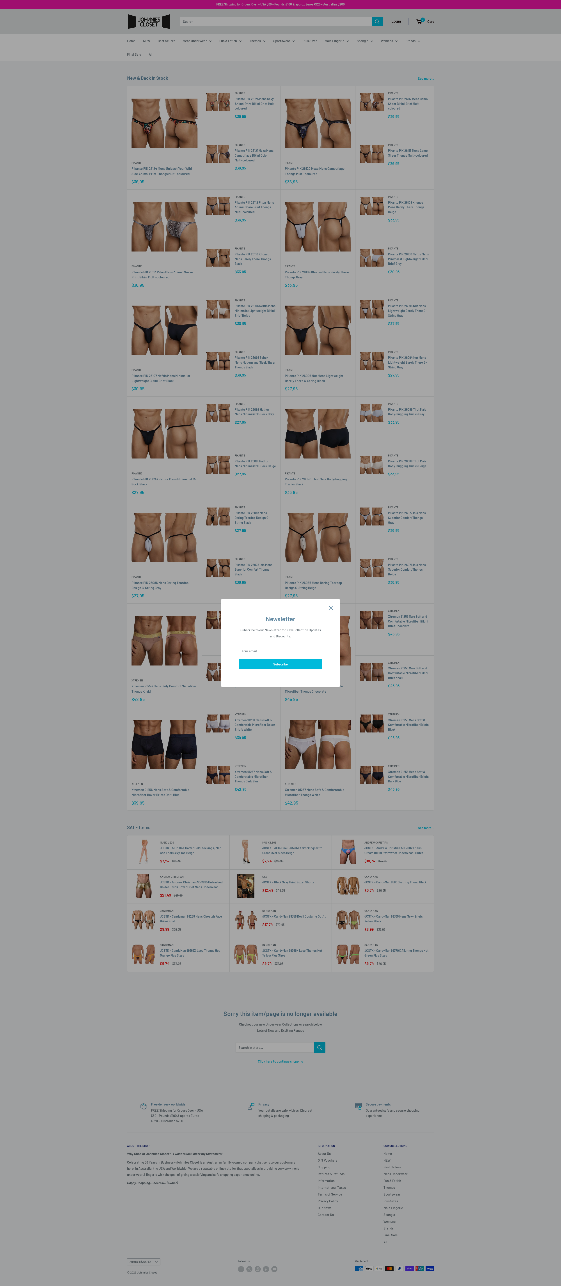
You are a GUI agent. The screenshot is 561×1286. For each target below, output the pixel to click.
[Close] (331, 607)
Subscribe (280, 664)
